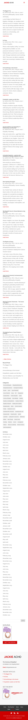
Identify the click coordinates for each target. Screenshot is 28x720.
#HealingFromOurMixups (18, 387)
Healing (4, 408)
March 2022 (6, 453)
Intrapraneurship (6, 414)
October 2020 (6, 485)
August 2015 (6, 550)
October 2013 (6, 582)
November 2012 (7, 612)
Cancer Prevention (15, 390)
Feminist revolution (18, 406)
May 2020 (5, 499)
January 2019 (6, 515)
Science (14, 422)
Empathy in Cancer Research (11, 73)
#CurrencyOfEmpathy (9, 14)
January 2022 (6, 458)
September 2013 (7, 585)
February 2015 (7, 555)
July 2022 (5, 442)
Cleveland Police (6, 395)
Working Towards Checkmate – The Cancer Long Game (13, 302)
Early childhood (15, 398)
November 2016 (7, 534)
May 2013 (5, 596)
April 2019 (5, 507)
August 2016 (6, 536)
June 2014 (5, 569)
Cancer (17, 14)
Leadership (11, 103)
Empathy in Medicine (8, 310)
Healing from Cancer (19, 249)
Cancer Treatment (12, 71)
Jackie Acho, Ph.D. (9, 12)
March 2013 (6, 601)
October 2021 (6, 466)
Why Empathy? (11, 707)
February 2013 (7, 604)
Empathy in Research (7, 403)
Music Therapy (10, 419)
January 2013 (6, 607)
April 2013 (5, 599)
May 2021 (5, 474)
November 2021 (7, 464)
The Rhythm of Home (8, 241)
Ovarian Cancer (7, 218)
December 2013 (7, 577)
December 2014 (7, 558)
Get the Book (10, 642)
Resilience (10, 422)
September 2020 (7, 488)
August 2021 (6, 469)
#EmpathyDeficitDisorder (17, 385)
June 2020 (6, 496)
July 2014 (5, 566)
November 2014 (7, 561)
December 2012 (7, 609)
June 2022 (6, 445)
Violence (5, 424)
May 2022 (5, 447)
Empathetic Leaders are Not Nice (11, 99)
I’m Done (5, 40)
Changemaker (20, 393)
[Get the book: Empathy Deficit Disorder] (7, 639)
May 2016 (5, 539)
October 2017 (6, 531)
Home (5, 707)
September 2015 (7, 547)
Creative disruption (14, 395)
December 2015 (7, 545)
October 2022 (6, 437)
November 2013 (7, 580)
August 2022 (6, 439)
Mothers (4, 419)
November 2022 (7, 434)
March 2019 (6, 509)
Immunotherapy (14, 75)
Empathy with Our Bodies (17, 403)
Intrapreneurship (14, 414)
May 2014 (5, 572)
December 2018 (7, 518)
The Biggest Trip (7, 11)
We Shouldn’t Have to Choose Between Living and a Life (14, 212)
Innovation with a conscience (8, 411)
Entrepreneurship (6, 406)
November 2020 (7, 482)
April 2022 (5, 450)
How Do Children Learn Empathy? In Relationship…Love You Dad (11, 127)
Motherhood (22, 416)
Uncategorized (20, 422)
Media (9, 709)
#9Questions (6, 160)
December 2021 (7, 461)
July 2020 (5, 493)
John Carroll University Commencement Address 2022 (12, 276)
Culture (20, 395)
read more (6, 36)
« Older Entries (7, 359)
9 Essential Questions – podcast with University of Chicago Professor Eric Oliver (13, 156)
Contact (17, 709)
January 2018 (6, 526)
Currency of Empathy (7, 398)
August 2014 (6, 563)
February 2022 (7, 455)
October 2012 (6, 615)
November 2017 (7, 528)
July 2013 (5, 590)
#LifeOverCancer (20, 306)
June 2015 (5, 553)
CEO (15, 393)
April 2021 (5, 477)
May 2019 (5, 504)
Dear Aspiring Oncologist (9, 181)
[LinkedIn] (17, 713)
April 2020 (5, 501)
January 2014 (6, 574)
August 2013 (6, 588)
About (21, 707)
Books (17, 707)
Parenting (11, 131)
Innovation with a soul (19, 411)
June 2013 (5, 593)
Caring (21, 337)
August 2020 (6, 491)
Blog (13, 709)
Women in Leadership (12, 424)
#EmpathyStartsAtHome (9, 247)
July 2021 (5, 472)
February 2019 (7, 512)
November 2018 (7, 520)
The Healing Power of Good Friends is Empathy (12, 333)
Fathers (12, 406)
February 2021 (7, 480)
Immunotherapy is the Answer (10, 67)
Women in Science (20, 424)
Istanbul (19, 414)
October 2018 (6, 523)
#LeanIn (4, 390)
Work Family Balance (7, 427)
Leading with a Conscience (14, 416)
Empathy (9, 44)
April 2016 (5, 542)
